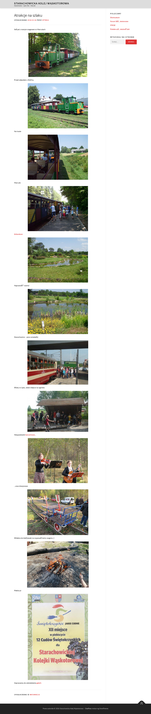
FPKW (112, 25)
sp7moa (45, 20)
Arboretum (18, 234)
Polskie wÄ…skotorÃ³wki (120, 29)
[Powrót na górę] (142, 704)
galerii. (39, 683)
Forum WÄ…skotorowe (119, 21)
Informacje (35, 694)
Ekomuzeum (115, 17)
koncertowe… (30, 435)
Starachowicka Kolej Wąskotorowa (41, 3)
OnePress (88, 708)
